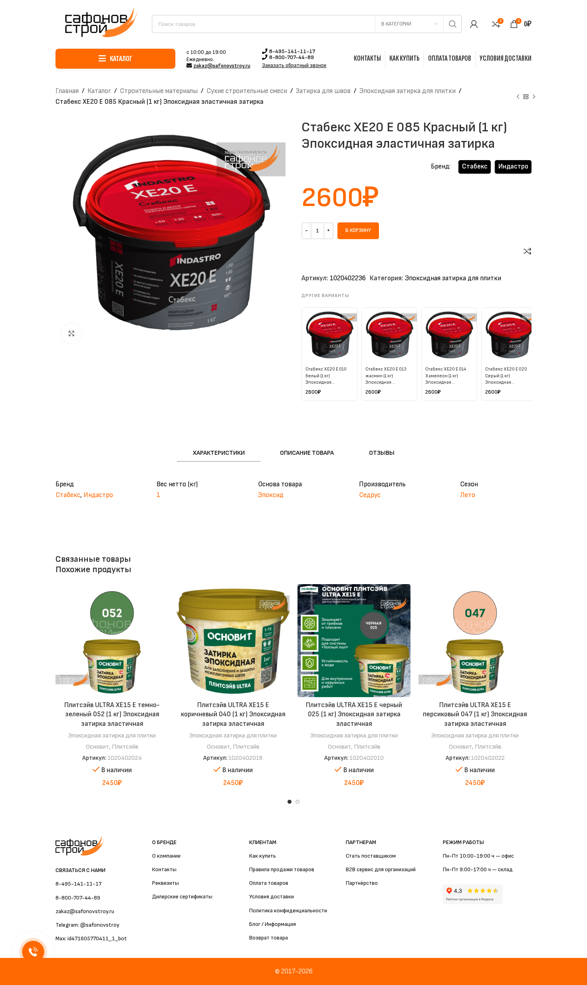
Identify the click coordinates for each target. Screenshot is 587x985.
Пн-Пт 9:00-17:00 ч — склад (478, 869)
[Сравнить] (527, 251)
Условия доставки (271, 896)
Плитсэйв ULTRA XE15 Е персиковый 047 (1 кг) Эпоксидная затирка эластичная (475, 714)
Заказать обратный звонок (294, 66)
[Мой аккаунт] (474, 24)
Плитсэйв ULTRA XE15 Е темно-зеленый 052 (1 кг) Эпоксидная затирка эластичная (112, 714)
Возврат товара (268, 937)
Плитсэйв (125, 747)
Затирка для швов (323, 91)
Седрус (370, 495)
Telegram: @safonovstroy (87, 925)
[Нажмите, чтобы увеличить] (71, 333)
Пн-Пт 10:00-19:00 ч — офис (478, 855)
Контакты (164, 869)
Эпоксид (271, 495)
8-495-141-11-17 (292, 51)
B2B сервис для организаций (381, 869)
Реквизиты (165, 883)
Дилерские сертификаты (182, 896)
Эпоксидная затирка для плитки (407, 91)
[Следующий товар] (534, 97)
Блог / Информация (272, 924)
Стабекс (475, 166)
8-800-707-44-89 (291, 57)
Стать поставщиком (371, 855)
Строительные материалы (159, 91)
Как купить (262, 855)
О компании (166, 855)
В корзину (358, 230)
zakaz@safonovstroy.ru (221, 66)
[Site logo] (100, 24)
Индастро (513, 166)
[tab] (218, 453)
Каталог (99, 91)
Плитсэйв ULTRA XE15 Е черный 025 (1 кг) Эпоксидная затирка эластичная (354, 714)
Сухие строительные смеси (246, 91)
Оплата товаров (268, 883)
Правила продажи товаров (281, 869)
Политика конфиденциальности (288, 910)
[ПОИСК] (453, 24)
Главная (67, 91)
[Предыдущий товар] (518, 97)
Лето (467, 495)
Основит (97, 747)
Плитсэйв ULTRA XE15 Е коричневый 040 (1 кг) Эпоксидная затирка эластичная (233, 714)
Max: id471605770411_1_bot (91, 938)
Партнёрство (362, 883)
